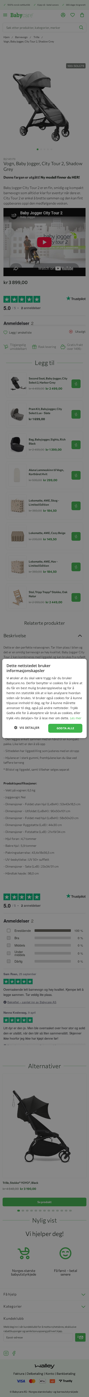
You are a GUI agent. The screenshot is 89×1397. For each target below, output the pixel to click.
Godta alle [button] (65, 728)
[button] (26, 728)
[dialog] (44, 698)
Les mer (75, 718)
